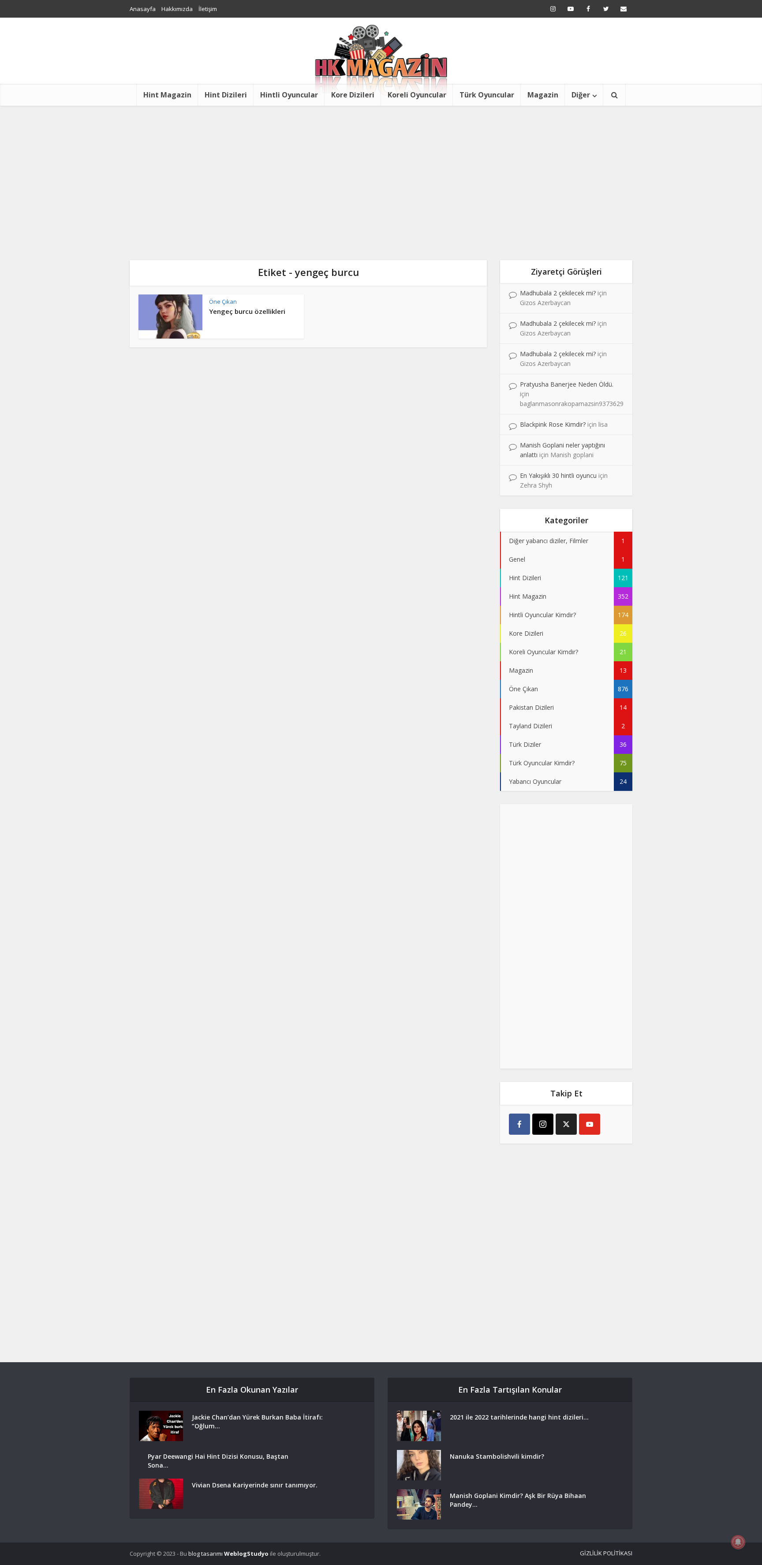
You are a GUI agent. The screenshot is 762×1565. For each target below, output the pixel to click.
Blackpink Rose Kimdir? (553, 424)
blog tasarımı (205, 1554)
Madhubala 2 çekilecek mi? (558, 293)
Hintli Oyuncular (289, 95)
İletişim (207, 9)
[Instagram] (542, 1124)
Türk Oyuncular (486, 95)
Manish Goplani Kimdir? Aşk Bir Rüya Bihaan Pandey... (518, 1500)
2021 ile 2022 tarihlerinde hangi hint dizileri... (519, 1417)
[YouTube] (589, 1124)
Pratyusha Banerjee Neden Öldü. (566, 384)
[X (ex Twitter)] (566, 1124)
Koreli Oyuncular (417, 95)
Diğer (581, 95)
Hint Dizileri (226, 95)
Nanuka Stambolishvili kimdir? (497, 1456)
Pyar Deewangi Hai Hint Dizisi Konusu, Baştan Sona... (218, 1460)
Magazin (542, 95)
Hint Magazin (167, 95)
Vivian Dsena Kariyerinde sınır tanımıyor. (255, 1485)
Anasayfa (143, 9)
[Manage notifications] (738, 1542)
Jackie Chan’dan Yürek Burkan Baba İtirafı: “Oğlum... (257, 1421)
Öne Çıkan (223, 302)
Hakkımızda (177, 9)
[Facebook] (519, 1124)
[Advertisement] (381, 172)
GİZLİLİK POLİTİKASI (606, 1553)
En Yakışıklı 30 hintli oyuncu (558, 475)
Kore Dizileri (352, 95)
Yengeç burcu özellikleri (247, 311)
